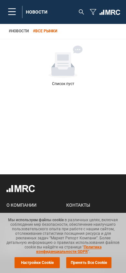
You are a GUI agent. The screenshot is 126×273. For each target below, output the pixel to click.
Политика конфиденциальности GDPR (69, 249)
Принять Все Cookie (89, 262)
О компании (21, 205)
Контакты (78, 205)
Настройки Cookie (37, 262)
